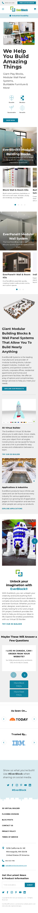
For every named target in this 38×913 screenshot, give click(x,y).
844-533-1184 (10, 861)
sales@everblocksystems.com (16, 865)
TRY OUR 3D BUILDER (11, 454)
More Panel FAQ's (19, 693)
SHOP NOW (10, 120)
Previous (3, 541)
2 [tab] (18, 205)
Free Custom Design (26, 2)
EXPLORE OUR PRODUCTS (14, 389)
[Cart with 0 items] (35, 9)
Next (35, 541)
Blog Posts (7, 820)
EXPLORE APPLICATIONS (12, 509)
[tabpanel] (17, 183)
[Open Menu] (3, 9)
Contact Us (7, 825)
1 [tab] (15, 205)
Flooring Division (10, 814)
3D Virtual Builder (11, 808)
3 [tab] (21, 205)
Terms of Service (10, 837)
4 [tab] (24, 205)
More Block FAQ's (19, 684)
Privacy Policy (9, 831)
